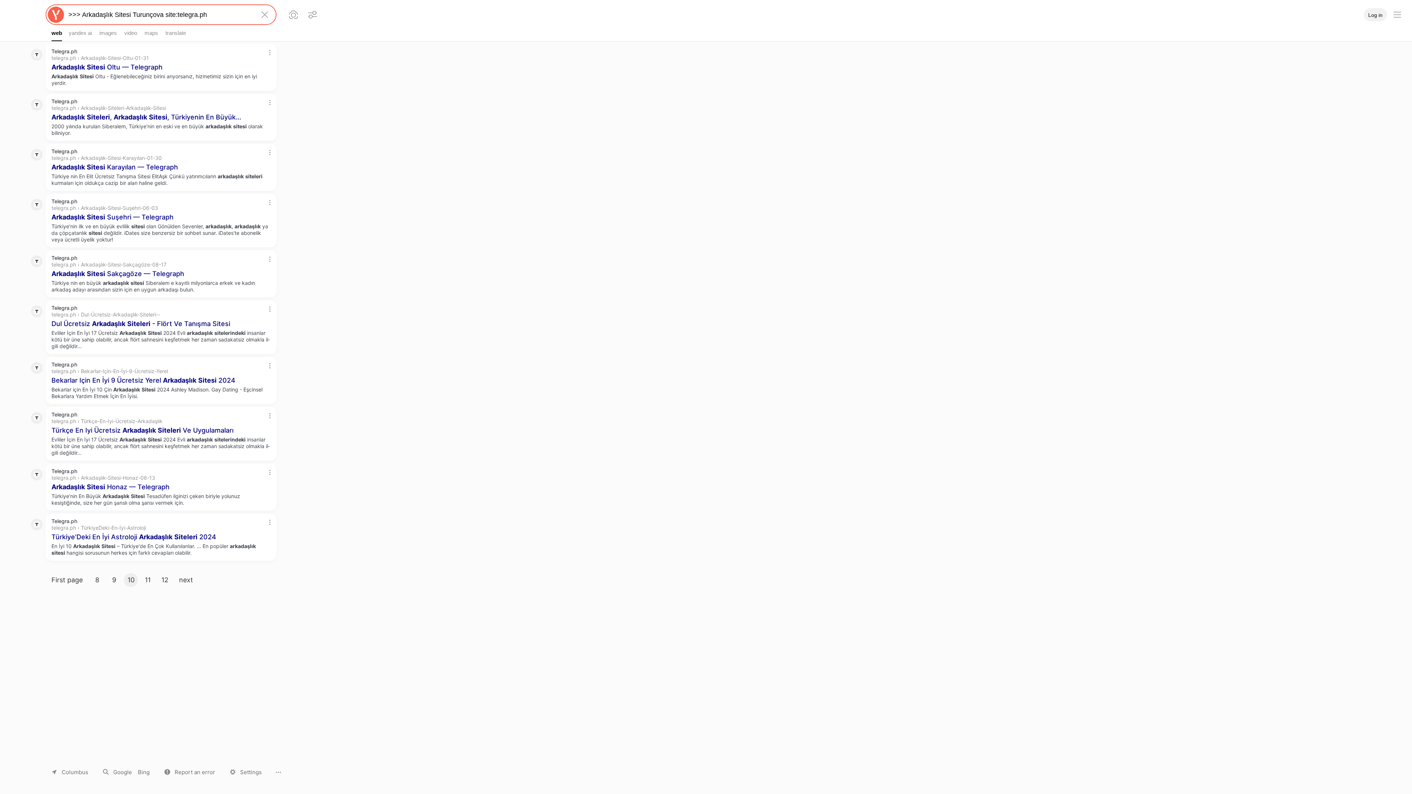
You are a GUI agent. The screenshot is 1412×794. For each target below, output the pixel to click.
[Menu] (1397, 14)
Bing (144, 772)
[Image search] (293, 15)
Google (122, 772)
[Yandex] (56, 15)
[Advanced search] (312, 15)
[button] (189, 772)
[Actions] (270, 52)
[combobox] (159, 14)
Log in (1375, 15)
